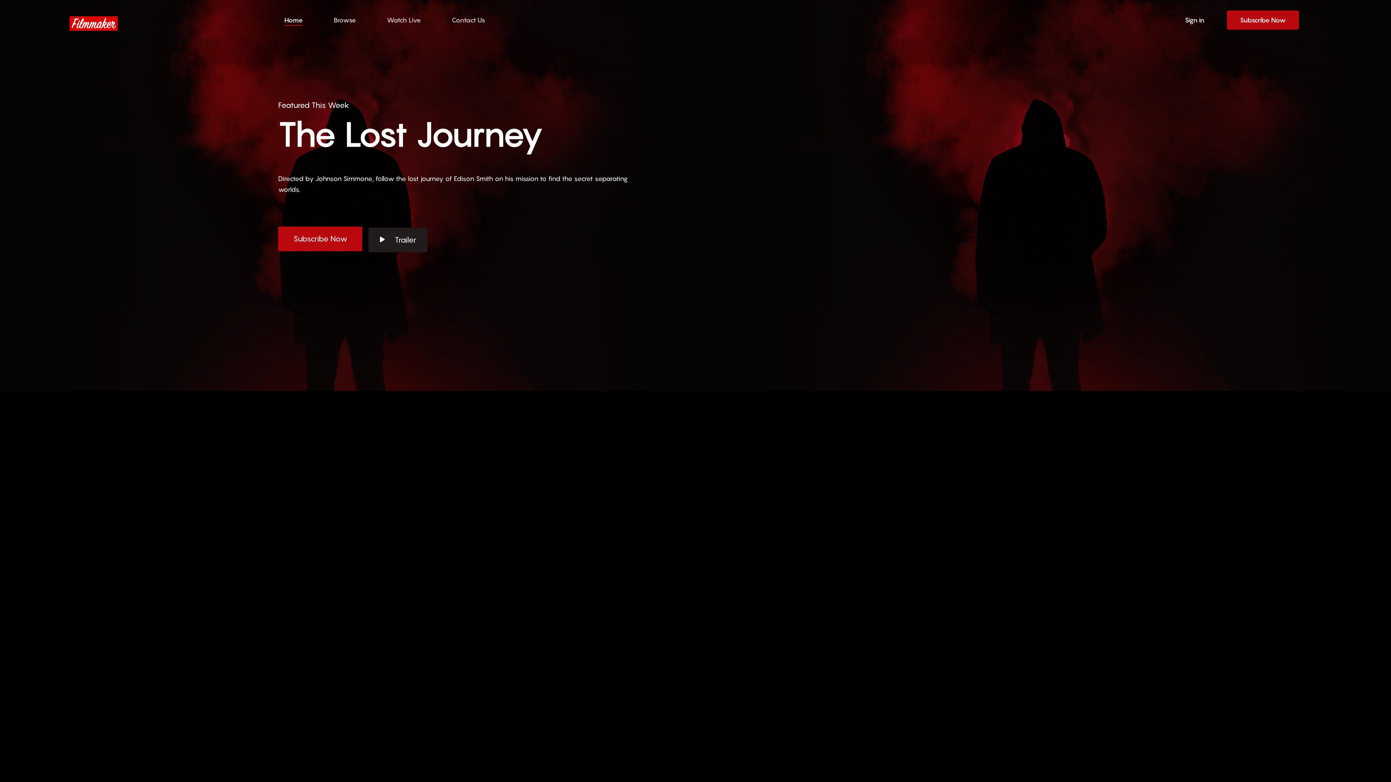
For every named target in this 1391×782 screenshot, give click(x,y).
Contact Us (468, 20)
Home (293, 20)
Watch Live (404, 20)
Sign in (1194, 20)
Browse (345, 20)
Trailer (405, 239)
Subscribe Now (1263, 20)
